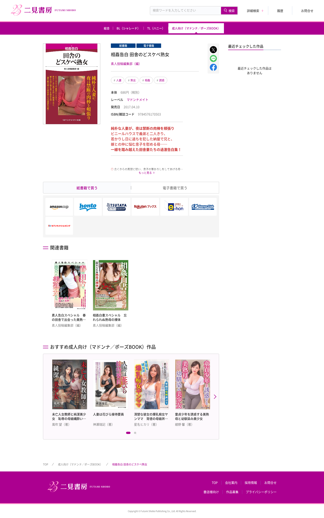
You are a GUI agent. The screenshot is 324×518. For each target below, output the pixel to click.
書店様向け (211, 492)
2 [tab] (136, 434)
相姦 (147, 80)
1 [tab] (128, 434)
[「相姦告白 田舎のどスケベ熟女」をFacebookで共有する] (213, 67)
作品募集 (232, 492)
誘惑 (161, 80)
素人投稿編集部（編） (126, 63)
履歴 (280, 10)
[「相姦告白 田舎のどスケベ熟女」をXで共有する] (213, 49)
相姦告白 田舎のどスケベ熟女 (129, 464)
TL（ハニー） (156, 28)
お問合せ (307, 10)
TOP (45, 464)
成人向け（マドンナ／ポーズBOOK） (196, 28)
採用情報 (251, 483)
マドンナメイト (137, 99)
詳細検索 (253, 10)
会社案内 (231, 483)
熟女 (133, 80)
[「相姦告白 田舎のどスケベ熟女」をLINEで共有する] (213, 58)
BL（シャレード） (128, 28)
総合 (107, 28)
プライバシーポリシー (261, 492)
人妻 (118, 80)
